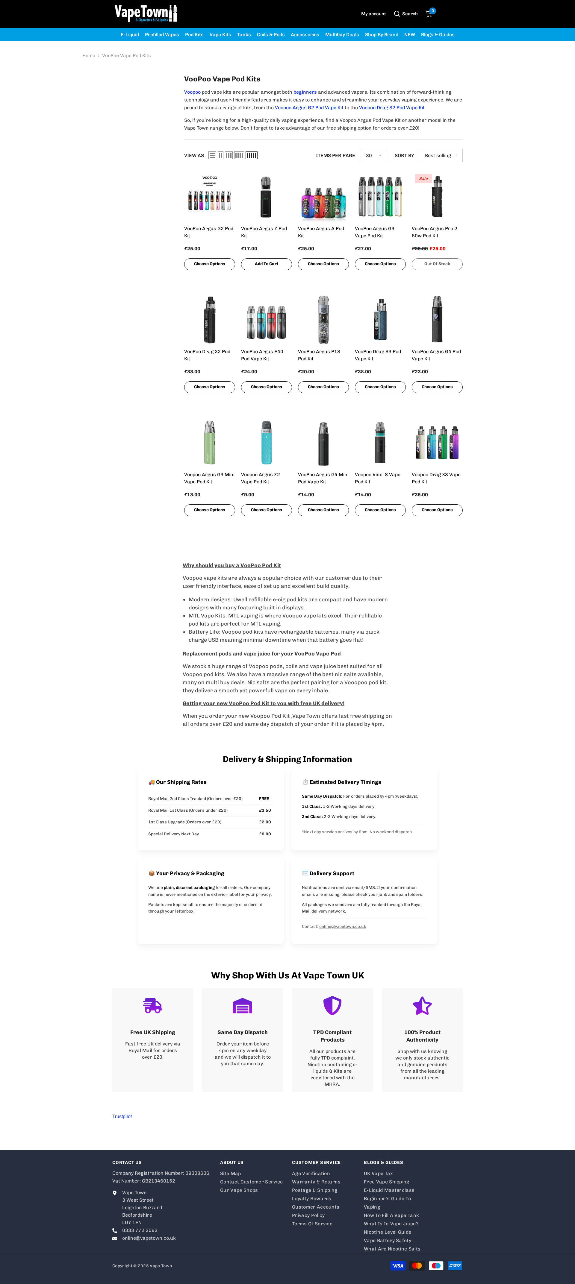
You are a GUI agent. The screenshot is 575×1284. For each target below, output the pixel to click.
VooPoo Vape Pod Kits (126, 55)
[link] (152, 1040)
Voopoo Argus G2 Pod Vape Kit (309, 107)
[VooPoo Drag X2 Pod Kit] (209, 319)
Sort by (404, 155)
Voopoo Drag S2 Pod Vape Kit (392, 107)
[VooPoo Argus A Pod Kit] (323, 196)
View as (194, 155)
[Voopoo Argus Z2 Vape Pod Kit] (266, 442)
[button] (212, 155)
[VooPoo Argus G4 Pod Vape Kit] (437, 319)
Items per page (335, 155)
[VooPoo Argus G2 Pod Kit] (209, 196)
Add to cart (267, 263)
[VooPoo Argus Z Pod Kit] (266, 196)
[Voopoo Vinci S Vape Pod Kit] (380, 442)
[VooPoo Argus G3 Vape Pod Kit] (380, 196)
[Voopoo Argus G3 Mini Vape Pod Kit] (209, 442)
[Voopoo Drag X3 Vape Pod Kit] (437, 442)
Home (88, 55)
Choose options (209, 263)
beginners (305, 92)
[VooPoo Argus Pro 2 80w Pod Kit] (437, 196)
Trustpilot (122, 1116)
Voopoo (193, 92)
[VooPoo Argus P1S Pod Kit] (323, 319)
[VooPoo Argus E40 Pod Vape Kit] (266, 319)
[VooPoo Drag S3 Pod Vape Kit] (380, 319)
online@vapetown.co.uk (342, 926)
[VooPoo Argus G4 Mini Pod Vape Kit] (323, 442)
